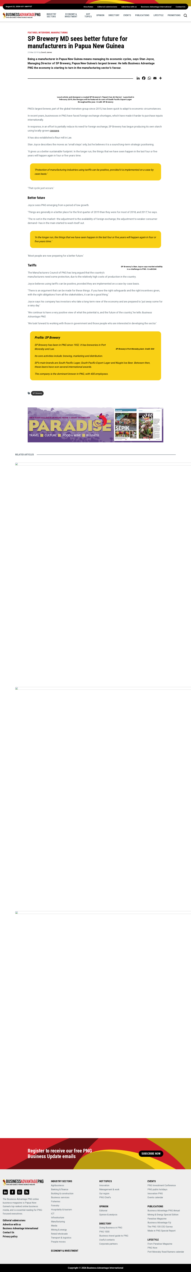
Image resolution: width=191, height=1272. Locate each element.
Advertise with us (129, 7)
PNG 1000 (104, 1231)
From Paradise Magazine (160, 1244)
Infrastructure (57, 1217)
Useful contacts (107, 1239)
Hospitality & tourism (61, 1209)
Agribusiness (57, 1185)
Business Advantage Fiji (159, 1222)
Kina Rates (88, 7)
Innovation (104, 1185)
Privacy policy (10, 1236)
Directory (114, 15)
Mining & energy (59, 1229)
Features (32, 32)
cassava (54, 130)
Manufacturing (59, 32)
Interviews (44, 32)
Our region (104, 1193)
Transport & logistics (61, 1237)
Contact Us (180, 7)
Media (54, 1225)
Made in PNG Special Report (161, 1230)
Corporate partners (108, 1244)
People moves (58, 1241)
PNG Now (152, 1247)
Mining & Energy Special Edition (163, 1214)
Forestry (55, 1205)
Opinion (100, 15)
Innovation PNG (155, 1193)
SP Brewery (37, 393)
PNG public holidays (157, 1189)
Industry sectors (51, 15)
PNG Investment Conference (162, 1185)
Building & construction (62, 1193)
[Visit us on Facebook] (12, 1192)
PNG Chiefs (105, 1197)
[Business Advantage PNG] (21, 15)
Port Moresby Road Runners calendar (166, 1251)
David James (46, 52)
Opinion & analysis (108, 1214)
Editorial (103, 1210)
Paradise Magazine (157, 1218)
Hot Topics (88, 15)
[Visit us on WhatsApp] (19, 1192)
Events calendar (155, 1197)
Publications (142, 15)
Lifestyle (158, 15)
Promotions (174, 15)
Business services (60, 1197)
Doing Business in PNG (110, 1227)
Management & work (109, 1189)
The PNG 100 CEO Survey (160, 1226)
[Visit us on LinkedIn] (5, 1192)
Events (127, 15)
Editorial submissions (107, 7)
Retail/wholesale (59, 1233)
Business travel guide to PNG (113, 1235)
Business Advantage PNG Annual (164, 1210)
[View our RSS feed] (26, 1192)
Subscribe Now (151, 1153)
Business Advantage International (156, 7)
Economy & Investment (71, 15)
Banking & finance (59, 1189)
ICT (52, 1213)
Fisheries (55, 1201)
